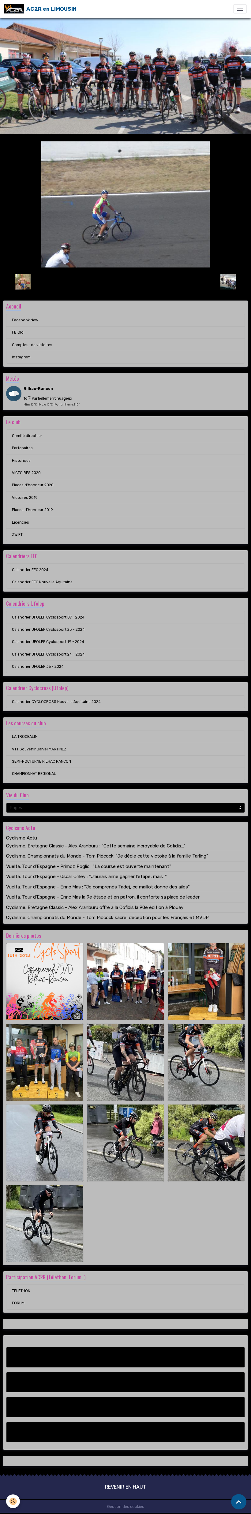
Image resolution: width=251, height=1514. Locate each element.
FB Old (18, 332)
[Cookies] (13, 1501)
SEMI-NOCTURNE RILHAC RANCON (41, 761)
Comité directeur (27, 436)
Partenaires (22, 448)
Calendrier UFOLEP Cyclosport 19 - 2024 (48, 642)
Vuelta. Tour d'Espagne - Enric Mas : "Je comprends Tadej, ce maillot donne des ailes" (98, 887)
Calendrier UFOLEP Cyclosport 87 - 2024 (48, 617)
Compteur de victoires (32, 345)
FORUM (18, 1303)
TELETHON (21, 1291)
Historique (21, 460)
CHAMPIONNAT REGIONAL (34, 774)
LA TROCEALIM (25, 737)
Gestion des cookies (125, 1507)
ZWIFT (17, 535)
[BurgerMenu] (240, 8)
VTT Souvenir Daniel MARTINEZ (39, 749)
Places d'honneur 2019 (32, 510)
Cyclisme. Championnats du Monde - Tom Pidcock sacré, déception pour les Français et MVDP (107, 917)
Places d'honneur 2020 (33, 485)
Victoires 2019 (25, 497)
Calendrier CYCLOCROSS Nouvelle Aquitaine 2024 (56, 702)
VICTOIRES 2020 (26, 473)
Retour (125, 281)
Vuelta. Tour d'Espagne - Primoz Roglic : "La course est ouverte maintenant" (88, 866)
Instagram (21, 357)
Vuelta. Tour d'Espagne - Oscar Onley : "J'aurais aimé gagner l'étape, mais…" (86, 876)
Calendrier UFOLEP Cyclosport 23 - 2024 (48, 629)
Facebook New (25, 320)
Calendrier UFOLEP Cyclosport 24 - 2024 (48, 654)
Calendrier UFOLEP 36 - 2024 (38, 666)
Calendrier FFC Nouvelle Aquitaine (42, 582)
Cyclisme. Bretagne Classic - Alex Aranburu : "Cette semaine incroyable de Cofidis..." (95, 846)
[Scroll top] (238, 1501)
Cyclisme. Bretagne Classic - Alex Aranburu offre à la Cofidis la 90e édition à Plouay (95, 907)
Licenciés (20, 522)
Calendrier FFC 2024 (30, 570)
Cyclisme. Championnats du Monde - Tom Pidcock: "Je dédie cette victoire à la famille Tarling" (107, 856)
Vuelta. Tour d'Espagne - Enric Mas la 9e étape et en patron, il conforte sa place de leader (103, 897)
